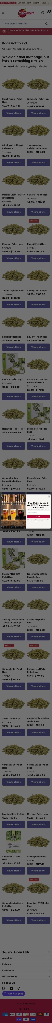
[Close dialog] (49, 496)
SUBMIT (38, 516)
